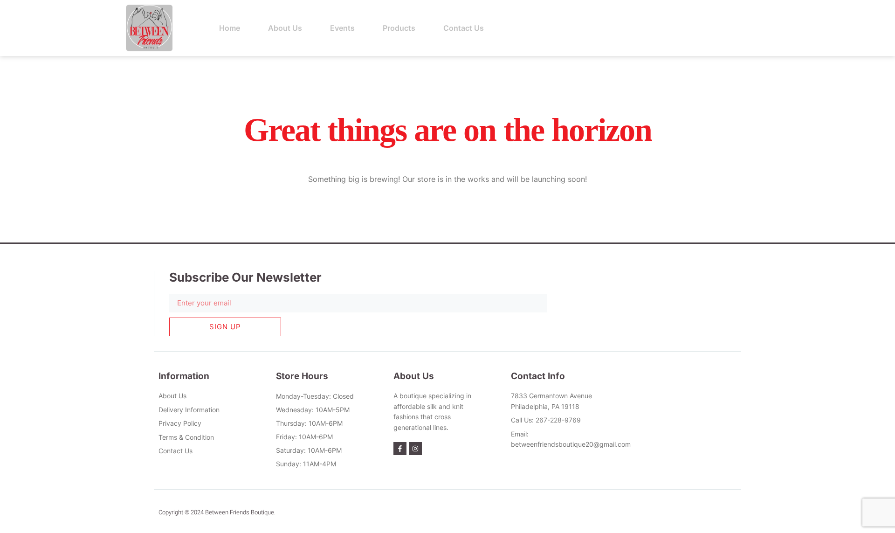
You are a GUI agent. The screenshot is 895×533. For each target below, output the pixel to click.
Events (342, 28)
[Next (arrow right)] (878, 266)
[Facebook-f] (399, 448)
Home (229, 28)
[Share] (864, 10)
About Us (285, 28)
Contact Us (463, 28)
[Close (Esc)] (884, 10)
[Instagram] (415, 448)
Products (399, 28)
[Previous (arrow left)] (16, 266)
